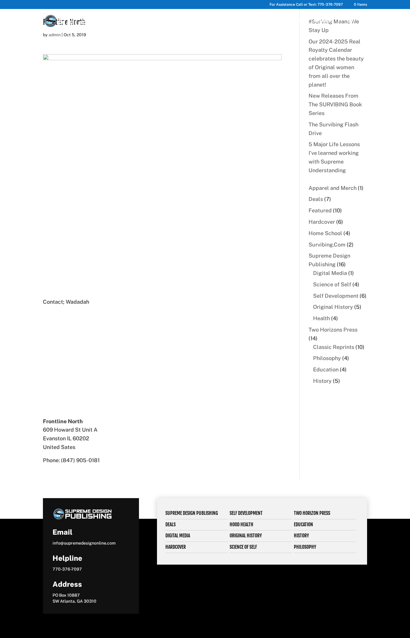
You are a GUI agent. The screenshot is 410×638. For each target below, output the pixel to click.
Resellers (221, 21)
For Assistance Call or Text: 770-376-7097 (306, 5)
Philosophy (305, 547)
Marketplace (188, 21)
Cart (351, 21)
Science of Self (243, 547)
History (301, 536)
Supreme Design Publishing (191, 513)
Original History (246, 536)
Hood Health (241, 524)
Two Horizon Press (312, 513)
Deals (170, 524)
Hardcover (175, 547)
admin (55, 34)
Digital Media (177, 536)
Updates (293, 21)
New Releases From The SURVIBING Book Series (335, 104)
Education (303, 524)
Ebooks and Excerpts (261, 21)
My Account (323, 21)
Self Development (246, 513)
